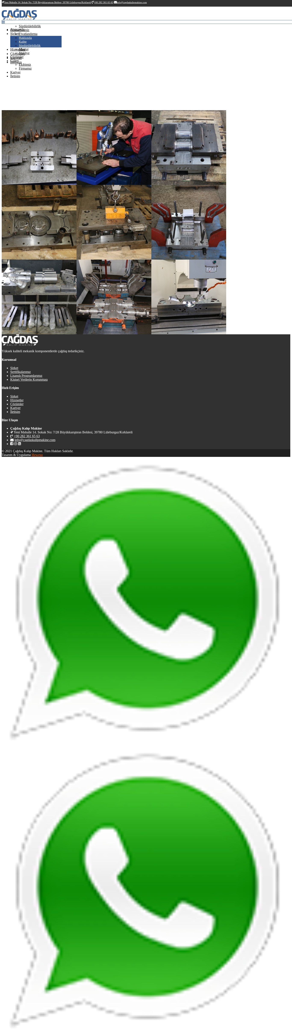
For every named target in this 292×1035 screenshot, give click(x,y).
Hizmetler (17, 49)
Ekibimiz (25, 64)
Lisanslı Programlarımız (26, 375)
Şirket (14, 34)
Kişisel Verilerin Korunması (29, 379)
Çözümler (17, 54)
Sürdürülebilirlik (30, 45)
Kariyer (15, 72)
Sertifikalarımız (20, 372)
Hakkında (25, 37)
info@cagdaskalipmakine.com (35, 440)
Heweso (37, 455)
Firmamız (25, 68)
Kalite (23, 41)
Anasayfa (17, 29)
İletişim (15, 76)
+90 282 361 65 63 (27, 436)
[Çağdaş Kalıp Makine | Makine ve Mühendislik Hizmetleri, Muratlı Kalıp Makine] (19, 19)
